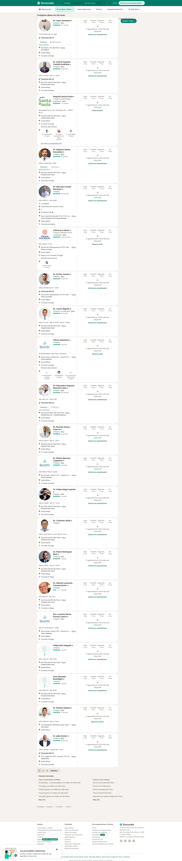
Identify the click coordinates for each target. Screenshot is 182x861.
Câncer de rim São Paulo (101, 786)
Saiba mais (33, 856)
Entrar (115, 3)
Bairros (99, 9)
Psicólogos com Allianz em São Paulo (52, 786)
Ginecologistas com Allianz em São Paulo (53, 793)
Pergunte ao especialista (73, 835)
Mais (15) (42, 800)
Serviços (68, 839)
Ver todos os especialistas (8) (51, 143)
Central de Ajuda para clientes (103, 844)
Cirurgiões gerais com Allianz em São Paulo (54, 796)
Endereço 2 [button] (55, 167)
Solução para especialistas (101, 830)
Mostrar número (97, 722)
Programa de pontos (115, 9)
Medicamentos (70, 837)
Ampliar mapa (127, 21)
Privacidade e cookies (45, 828)
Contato (40, 837)
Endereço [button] (43, 42)
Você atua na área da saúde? (131, 3)
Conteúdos (96, 837)
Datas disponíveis (84, 9)
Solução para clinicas (99, 832)
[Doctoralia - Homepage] (49, 3)
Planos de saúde (70, 832)
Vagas (47, 839)
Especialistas (69, 828)
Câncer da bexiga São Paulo (103, 789)
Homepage (40, 807)
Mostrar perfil (97, 110)
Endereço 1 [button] (44, 167)
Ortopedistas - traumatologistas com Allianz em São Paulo (59, 783)
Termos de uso (97, 839)
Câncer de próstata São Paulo (103, 783)
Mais (62, 23)
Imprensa (40, 844)
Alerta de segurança (99, 842)
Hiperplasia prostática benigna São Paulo (107, 796)
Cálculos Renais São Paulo (102, 793)
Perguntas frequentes (72, 844)
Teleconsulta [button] (56, 42)
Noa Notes (98, 835)
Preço (94, 828)
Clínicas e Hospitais (71, 830)
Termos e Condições (44, 842)
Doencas (68, 842)
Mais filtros (135, 9)
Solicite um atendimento (97, 34)
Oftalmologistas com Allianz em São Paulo (54, 789)
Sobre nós (40, 835)
